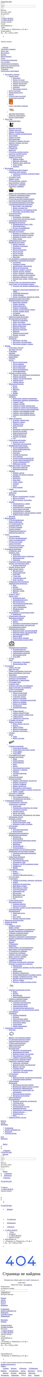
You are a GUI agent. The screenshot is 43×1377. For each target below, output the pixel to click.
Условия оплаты (6, 1325)
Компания (4, 1305)
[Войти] (2, 1195)
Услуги (3, 1303)
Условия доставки (7, 1327)
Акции (3, 1300)
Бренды (3, 1302)
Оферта (3, 1366)
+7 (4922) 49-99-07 (7, 18)
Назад (12, 1232)
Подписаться (6, 1292)
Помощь (3, 1321)
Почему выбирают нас (12, 1130)
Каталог (3, 1298)
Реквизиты (8, 1131)
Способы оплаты (10, 1133)
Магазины (4, 1320)
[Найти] (2, 16)
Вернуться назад (16, 1285)
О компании (9, 1128)
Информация (5, 1316)
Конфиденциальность (8, 1364)
